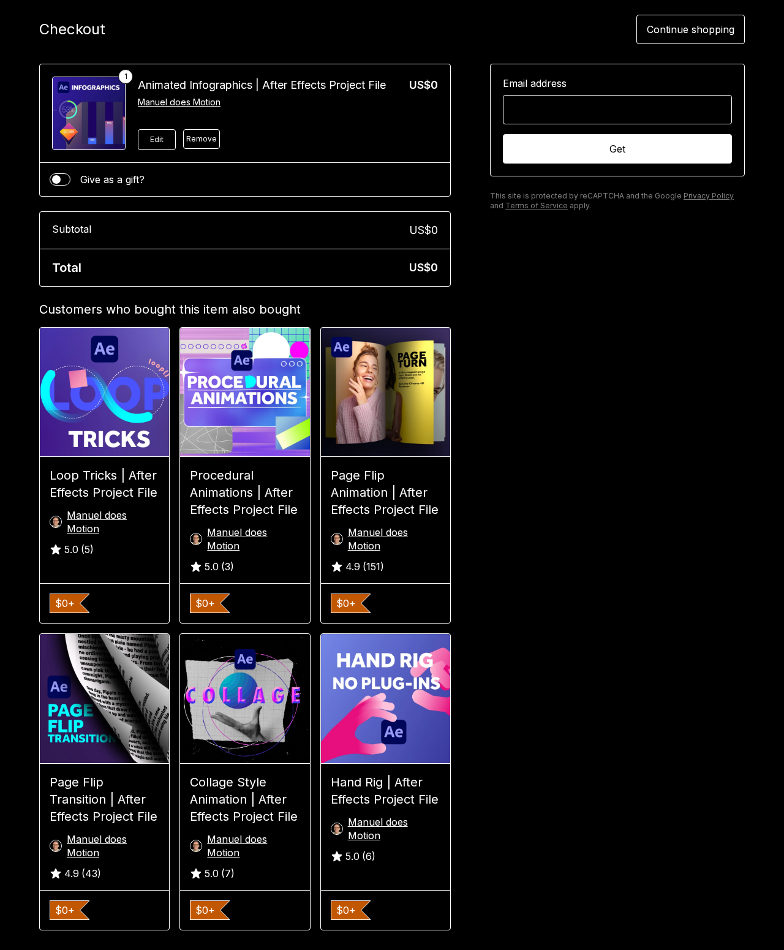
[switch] (60, 179)
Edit (157, 139)
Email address (535, 83)
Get (617, 149)
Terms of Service (536, 205)
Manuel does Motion (179, 102)
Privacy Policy (709, 195)
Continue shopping (690, 29)
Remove (201, 138)
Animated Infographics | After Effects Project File (262, 84)
